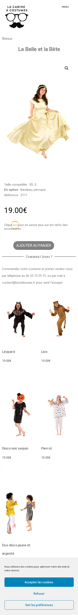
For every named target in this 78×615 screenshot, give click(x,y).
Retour (7, 38)
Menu (65, 6)
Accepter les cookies (39, 582)
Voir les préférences (39, 605)
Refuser (39, 594)
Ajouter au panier (33, 245)
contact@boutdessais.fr (18, 282)
